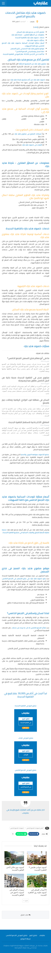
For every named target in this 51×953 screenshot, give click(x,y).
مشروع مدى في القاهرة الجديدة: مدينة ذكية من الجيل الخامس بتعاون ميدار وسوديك (25, 379)
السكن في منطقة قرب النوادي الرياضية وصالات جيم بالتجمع (25, 401)
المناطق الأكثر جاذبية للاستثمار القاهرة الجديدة (29, 422)
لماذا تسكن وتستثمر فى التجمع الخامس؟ (29, 51)
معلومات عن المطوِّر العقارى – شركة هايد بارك (27, 34)
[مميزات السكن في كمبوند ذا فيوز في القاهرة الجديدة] (14, 881)
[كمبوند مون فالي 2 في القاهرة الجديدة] (14, 858)
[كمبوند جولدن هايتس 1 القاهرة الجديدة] (37, 858)
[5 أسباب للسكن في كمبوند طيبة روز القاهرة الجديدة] (37, 881)
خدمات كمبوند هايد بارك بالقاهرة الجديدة (29, 37)
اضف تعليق (25, 914)
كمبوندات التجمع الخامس (17, 828)
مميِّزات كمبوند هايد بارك (35, 40)
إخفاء (36, 27)
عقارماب (42, 935)
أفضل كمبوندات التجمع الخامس (35, 828)
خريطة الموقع (26, 938)
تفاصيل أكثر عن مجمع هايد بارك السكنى (30, 32)
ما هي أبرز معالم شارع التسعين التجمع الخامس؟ (28, 358)
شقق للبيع (33, 935)
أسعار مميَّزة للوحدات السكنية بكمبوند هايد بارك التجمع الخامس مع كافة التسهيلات (23, 44)
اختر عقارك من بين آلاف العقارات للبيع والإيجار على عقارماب (25, 811)
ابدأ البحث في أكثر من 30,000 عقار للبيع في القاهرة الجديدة (23, 54)
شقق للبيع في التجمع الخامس (16, 935)
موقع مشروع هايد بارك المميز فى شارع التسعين (27, 48)
